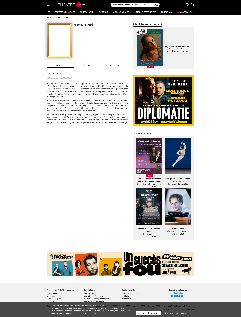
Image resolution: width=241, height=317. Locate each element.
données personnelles (99, 299)
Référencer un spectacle (132, 293)
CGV (86, 299)
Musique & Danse (121, 12)
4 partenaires (68, 311)
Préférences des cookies (94, 301)
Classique (103, 12)
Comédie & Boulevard (65, 12)
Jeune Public (166, 12)
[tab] (87, 65)
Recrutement (52, 296)
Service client (90, 293)
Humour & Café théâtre (145, 12)
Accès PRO (126, 299)
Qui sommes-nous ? (55, 293)
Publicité (125, 296)
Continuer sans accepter (176, 313)
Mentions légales (54, 299)
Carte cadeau (186, 12)
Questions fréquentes (93, 296)
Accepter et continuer (148, 313)
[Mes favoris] (187, 5)
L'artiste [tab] (60, 65)
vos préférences (108, 311)
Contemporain (87, 12)
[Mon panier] (192, 5)
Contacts (50, 301)
